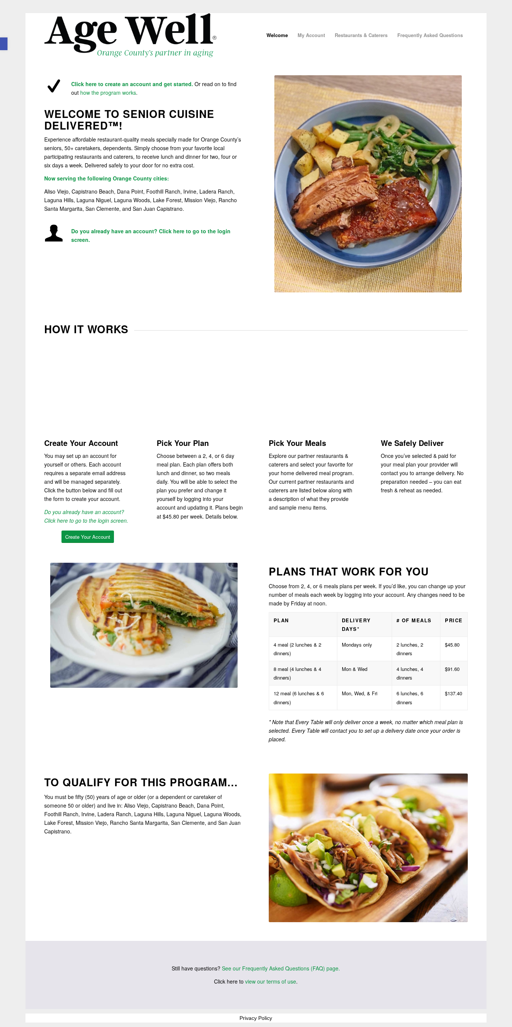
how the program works (108, 92)
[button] (3, 43)
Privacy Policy (256, 1018)
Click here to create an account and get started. (132, 84)
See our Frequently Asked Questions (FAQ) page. (281, 968)
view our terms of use (270, 981)
